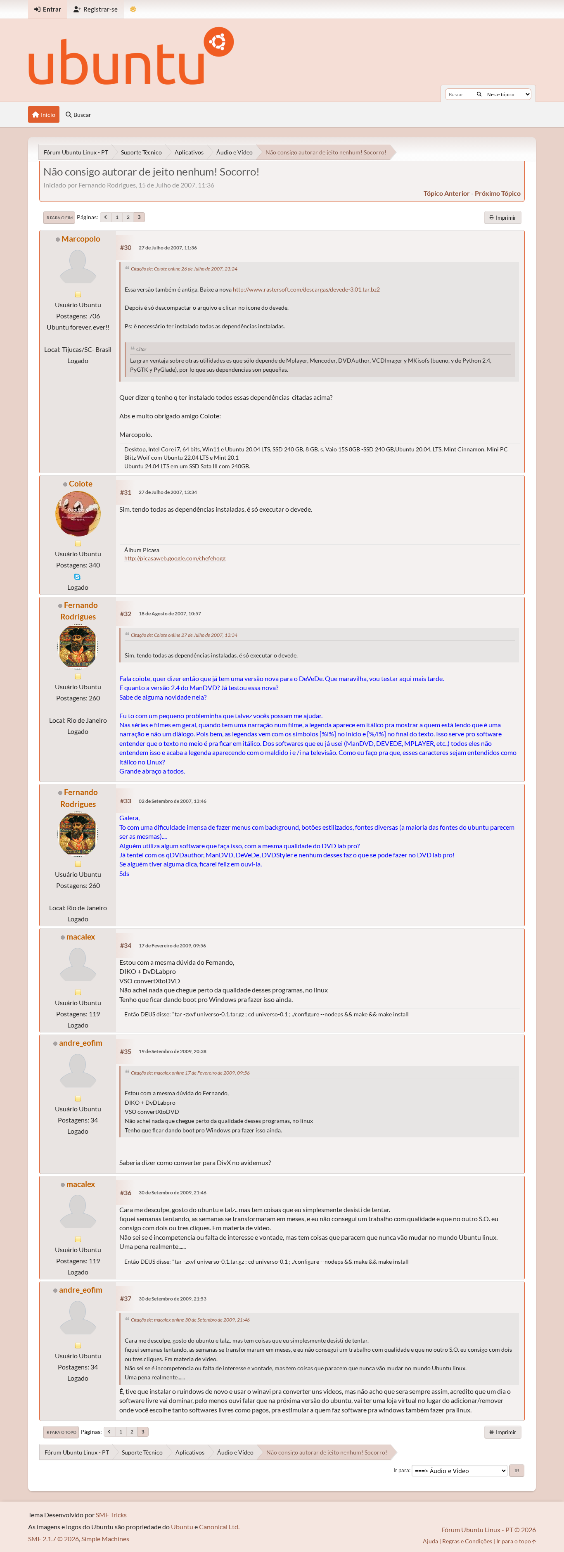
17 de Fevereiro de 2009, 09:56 (172, 945)
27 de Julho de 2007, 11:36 (168, 247)
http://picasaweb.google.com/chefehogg (174, 558)
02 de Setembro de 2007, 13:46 (172, 801)
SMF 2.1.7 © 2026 (53, 1539)
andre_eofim (80, 1042)
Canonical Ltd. (219, 1527)
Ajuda (430, 1541)
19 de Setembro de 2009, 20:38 (172, 1051)
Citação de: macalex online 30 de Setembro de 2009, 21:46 (190, 1320)
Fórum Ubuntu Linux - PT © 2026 (488, 1529)
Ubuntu (182, 1527)
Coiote (80, 483)
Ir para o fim (59, 217)
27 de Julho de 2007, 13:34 (168, 492)
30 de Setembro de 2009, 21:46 (172, 1192)
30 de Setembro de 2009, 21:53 (172, 1298)
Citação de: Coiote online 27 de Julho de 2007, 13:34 (184, 635)
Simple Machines (105, 1539)
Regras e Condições (467, 1541)
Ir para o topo (60, 1432)
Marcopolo (81, 238)
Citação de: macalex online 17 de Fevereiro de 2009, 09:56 (190, 1073)
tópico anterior (447, 193)
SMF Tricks (111, 1515)
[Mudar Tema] (133, 9)
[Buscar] (479, 94)
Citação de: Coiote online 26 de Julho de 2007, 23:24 (184, 269)
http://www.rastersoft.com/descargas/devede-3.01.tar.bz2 (306, 289)
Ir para (401, 1470)
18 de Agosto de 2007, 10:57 (170, 613)
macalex (80, 936)
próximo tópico (498, 193)
